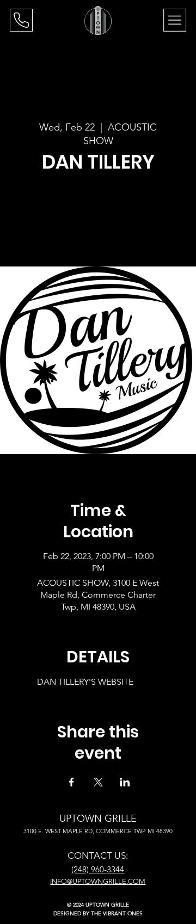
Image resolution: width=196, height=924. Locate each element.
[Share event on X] (98, 782)
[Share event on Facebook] (71, 782)
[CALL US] (21, 20)
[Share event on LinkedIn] (125, 782)
